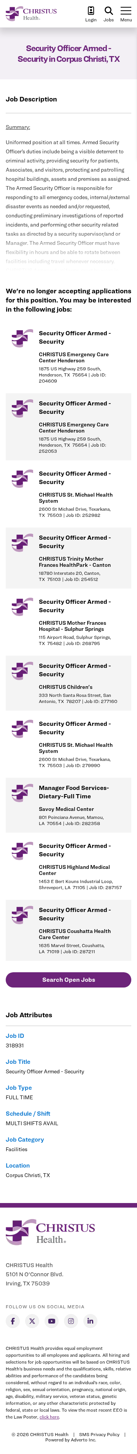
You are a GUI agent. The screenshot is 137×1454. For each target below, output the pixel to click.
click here (49, 1417)
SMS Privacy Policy (99, 1434)
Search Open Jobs (68, 979)
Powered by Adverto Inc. (70, 1440)
